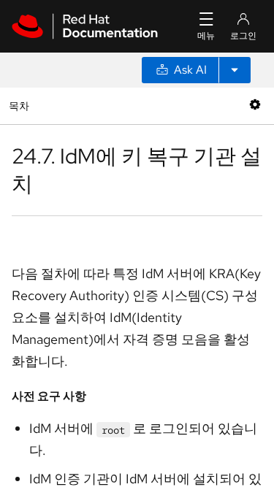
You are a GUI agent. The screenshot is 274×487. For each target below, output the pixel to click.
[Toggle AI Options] (234, 70)
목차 (21, 105)
